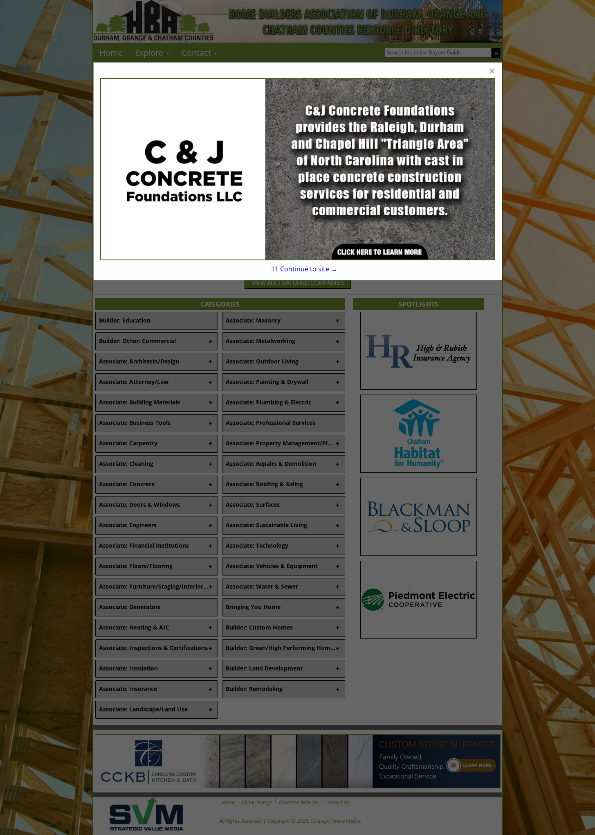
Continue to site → (304, 268)
